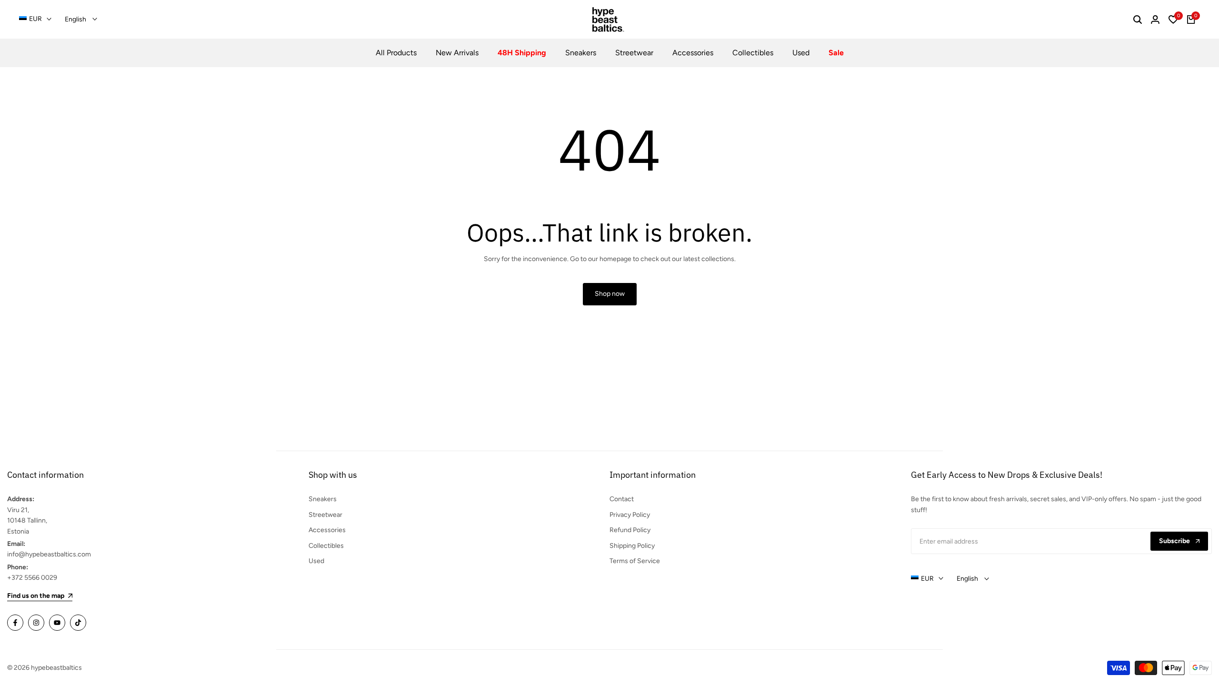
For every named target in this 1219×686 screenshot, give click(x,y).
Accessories (327, 530)
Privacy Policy (630, 515)
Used (316, 561)
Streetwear (325, 515)
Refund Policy (630, 530)
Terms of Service (635, 561)
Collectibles (326, 546)
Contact (622, 499)
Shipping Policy (632, 546)
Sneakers (323, 499)
